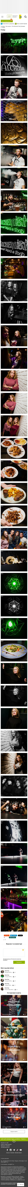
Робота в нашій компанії (6, 1144)
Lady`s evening (14, 1050)
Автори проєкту (18, 1152)
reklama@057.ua (4, 1162)
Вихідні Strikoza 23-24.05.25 (14, 1095)
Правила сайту (16, 1182)
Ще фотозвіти (14, 1131)
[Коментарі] (5, 939)
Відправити (19, 962)
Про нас (8, 1152)
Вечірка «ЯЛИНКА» (14, 1005)
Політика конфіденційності (7, 1182)
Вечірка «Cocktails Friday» (14, 1027)
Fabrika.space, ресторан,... (8, 1059)
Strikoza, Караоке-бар (6, 1104)
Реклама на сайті (4, 1142)
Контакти (12, 1152)
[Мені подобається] (3, 939)
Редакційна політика (10, 1184)
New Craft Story (14, 1117)
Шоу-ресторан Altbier (6, 1014)
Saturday (7, 970)
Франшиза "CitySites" (5, 1145)
